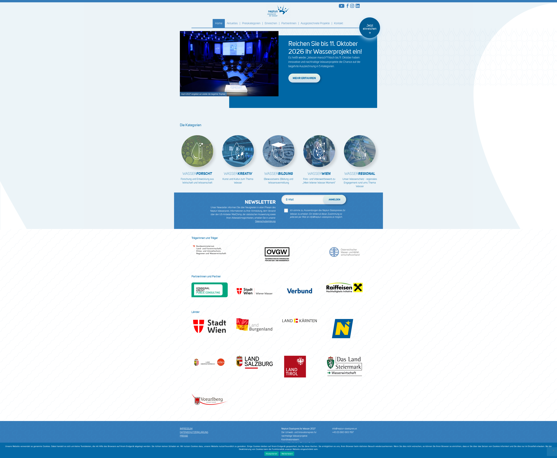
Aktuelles (232, 23)
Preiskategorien (251, 23)
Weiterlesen (287, 453)
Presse (184, 435)
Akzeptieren (271, 453)
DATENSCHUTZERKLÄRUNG (194, 432)
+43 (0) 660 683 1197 (343, 432)
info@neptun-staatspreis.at (344, 428)
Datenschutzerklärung (265, 221)
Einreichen (271, 23)
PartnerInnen (288, 23)
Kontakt (338, 23)
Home (218, 23)
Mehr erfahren (304, 78)
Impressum (186, 428)
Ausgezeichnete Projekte (315, 23)
